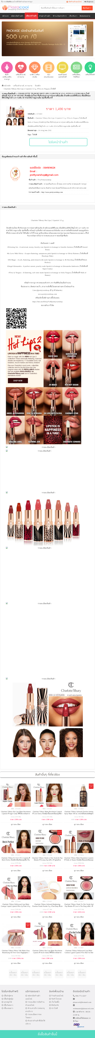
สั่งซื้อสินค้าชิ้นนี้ (47, 1034)
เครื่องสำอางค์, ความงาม (22, 86)
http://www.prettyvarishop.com (52, 192)
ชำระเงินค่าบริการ (60, 16)
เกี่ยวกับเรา (73, 16)
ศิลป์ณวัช (55, 1005)
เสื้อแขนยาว (8, 1008)
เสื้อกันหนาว (8, 1005)
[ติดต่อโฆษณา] (13, 973)
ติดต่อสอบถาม (85, 16)
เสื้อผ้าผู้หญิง (8, 999)
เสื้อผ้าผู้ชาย (8, 996)
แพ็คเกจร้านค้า (31, 16)
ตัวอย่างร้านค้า (44, 16)
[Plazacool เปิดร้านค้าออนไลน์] (17, 7)
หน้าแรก (5, 16)
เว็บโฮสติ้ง (55, 1002)
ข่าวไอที (54, 1008)
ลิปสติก (38, 86)
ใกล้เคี (34, 134)
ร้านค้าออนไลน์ (57, 996)
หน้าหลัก (7, 86)
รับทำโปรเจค (56, 999)
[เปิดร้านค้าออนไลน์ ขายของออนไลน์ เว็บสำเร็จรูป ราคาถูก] (47, 39)
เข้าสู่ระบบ (89, 2)
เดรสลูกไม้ (8, 1002)
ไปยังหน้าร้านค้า (58, 142)
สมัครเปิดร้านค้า (17, 16)
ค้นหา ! (88, 8)
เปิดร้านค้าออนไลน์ (75, 2)
